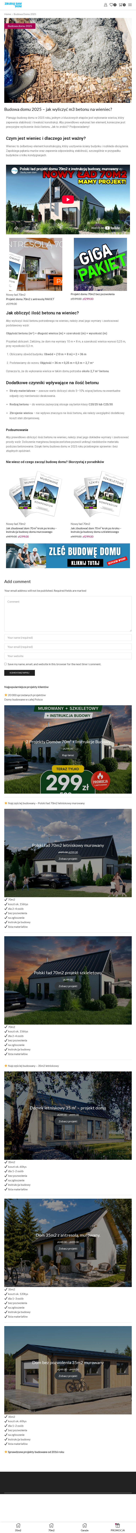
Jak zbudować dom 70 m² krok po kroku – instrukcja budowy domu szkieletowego (96, 529)
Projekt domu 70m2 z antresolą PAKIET (30, 299)
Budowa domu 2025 (25, 14)
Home (7, 14)
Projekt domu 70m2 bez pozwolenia (93, 294)
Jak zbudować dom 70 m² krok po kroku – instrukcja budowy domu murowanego (31, 529)
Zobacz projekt (68, 858)
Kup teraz (68, 755)
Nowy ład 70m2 (16, 294)
